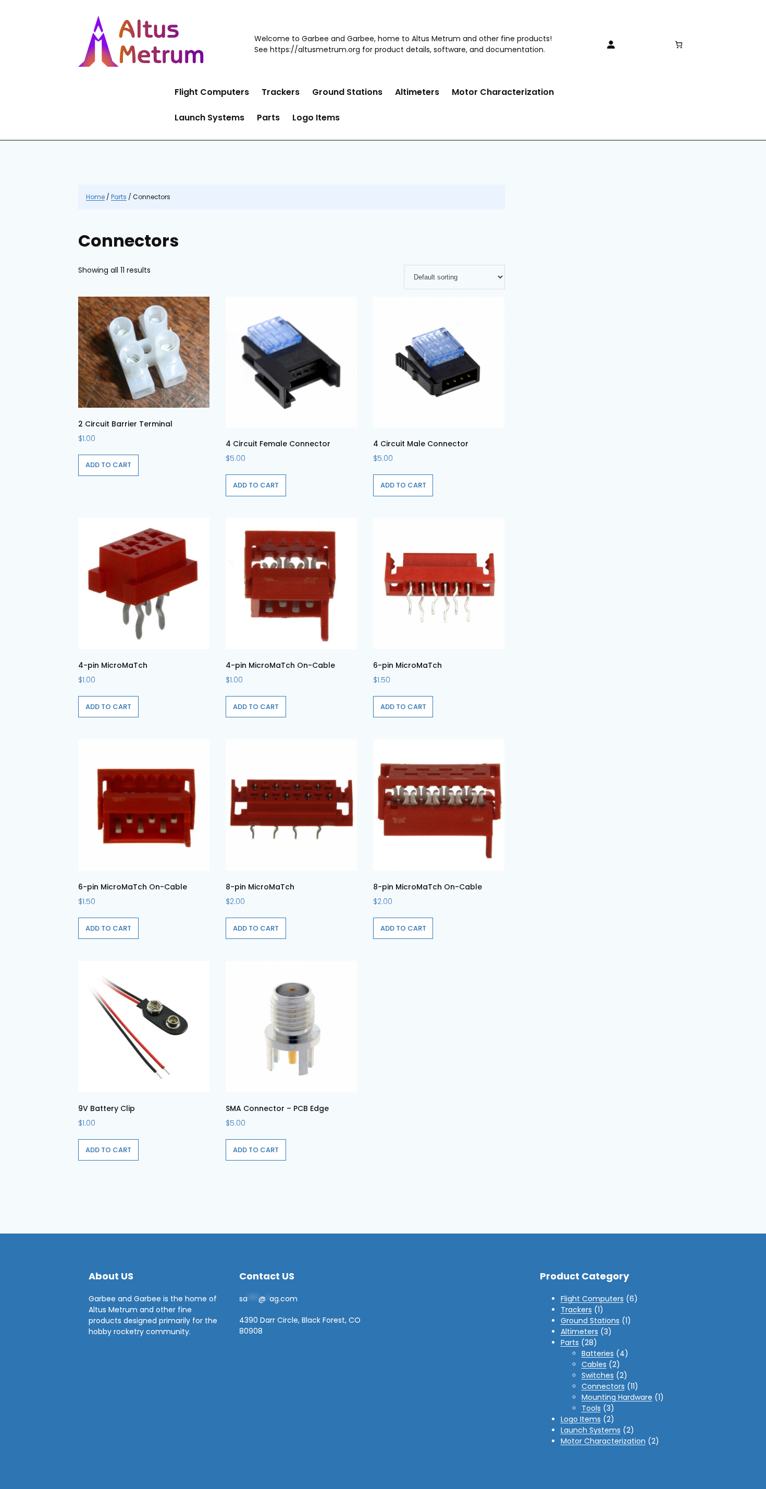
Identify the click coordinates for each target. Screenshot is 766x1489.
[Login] (610, 44)
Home (95, 196)
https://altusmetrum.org (315, 49)
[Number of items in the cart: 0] (679, 44)
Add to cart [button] (108, 465)
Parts (119, 196)
